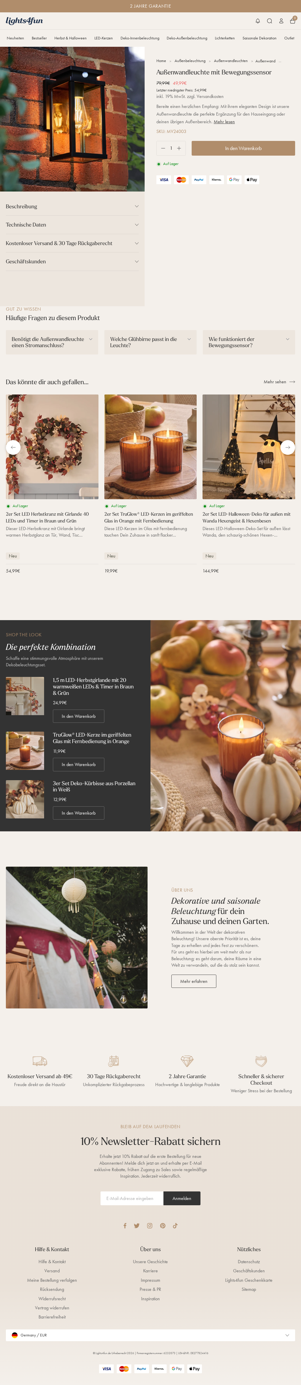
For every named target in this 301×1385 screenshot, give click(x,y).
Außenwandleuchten (231, 60)
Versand (52, 1271)
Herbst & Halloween (70, 38)
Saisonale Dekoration (260, 38)
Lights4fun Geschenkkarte (248, 1280)
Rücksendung (52, 1289)
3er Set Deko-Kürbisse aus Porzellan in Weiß (94, 786)
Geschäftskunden (249, 1271)
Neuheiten (15, 38)
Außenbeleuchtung (190, 60)
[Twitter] (137, 1225)
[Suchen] (269, 21)
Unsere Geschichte (150, 1261)
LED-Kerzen (103, 38)
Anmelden (182, 1198)
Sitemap (249, 1289)
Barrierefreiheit (52, 1317)
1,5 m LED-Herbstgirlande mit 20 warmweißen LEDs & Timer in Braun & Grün (93, 686)
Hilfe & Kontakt (52, 1261)
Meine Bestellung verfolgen (52, 1280)
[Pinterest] (162, 1225)
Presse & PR (150, 1289)
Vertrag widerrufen (52, 1308)
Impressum (150, 1280)
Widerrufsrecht (52, 1298)
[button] (258, 21)
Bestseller (39, 38)
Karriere (150, 1271)
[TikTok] (175, 1225)
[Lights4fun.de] (24, 21)
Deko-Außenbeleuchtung (187, 38)
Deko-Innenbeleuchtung (140, 38)
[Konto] (281, 21)
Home (161, 60)
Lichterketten (225, 38)
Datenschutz (249, 1261)
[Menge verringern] (161, 148)
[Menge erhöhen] (181, 148)
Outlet (289, 38)
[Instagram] (150, 1225)
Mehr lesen (224, 121)
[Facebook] (124, 1225)
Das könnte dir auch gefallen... (47, 382)
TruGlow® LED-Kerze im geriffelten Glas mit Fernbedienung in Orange (92, 738)
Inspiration (150, 1298)
